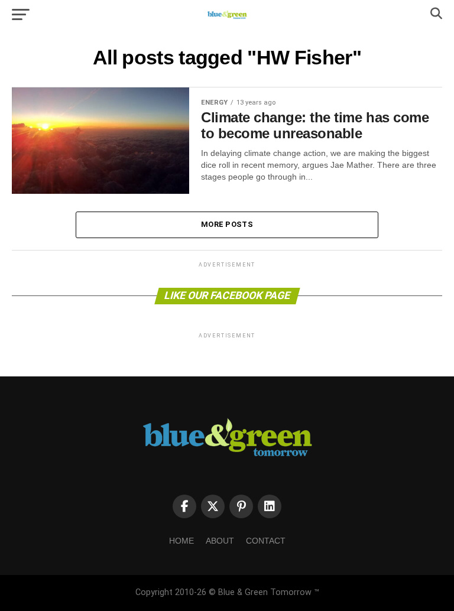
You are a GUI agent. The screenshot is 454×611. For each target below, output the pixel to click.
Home (181, 540)
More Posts (227, 224)
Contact (266, 540)
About (220, 540)
